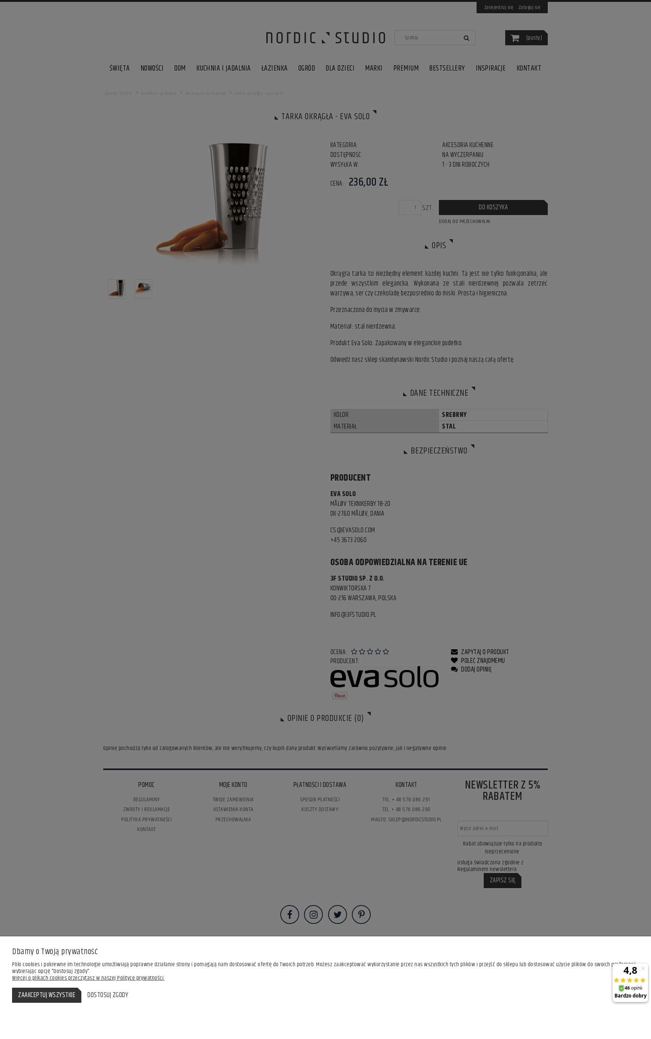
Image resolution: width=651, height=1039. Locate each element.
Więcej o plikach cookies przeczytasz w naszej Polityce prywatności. (88, 978)
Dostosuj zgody (107, 995)
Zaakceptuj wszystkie (46, 995)
